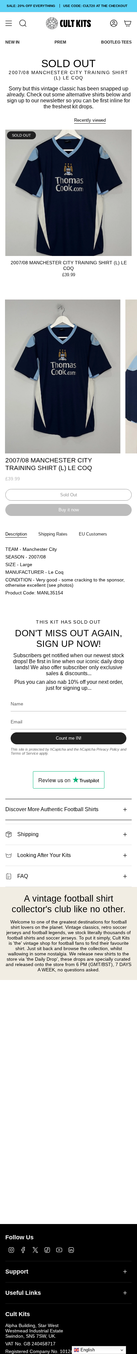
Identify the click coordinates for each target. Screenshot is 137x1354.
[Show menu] (8, 23)
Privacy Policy (107, 749)
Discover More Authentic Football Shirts (51, 809)
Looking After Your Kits (44, 855)
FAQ (22, 876)
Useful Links (23, 1293)
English (87, 1349)
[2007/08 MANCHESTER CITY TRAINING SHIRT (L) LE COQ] (68, 193)
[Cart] (128, 23)
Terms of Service (24, 753)
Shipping (28, 834)
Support (16, 1271)
